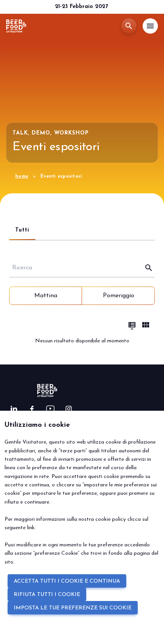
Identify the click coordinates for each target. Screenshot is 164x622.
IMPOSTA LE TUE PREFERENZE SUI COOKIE (73, 608)
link (31, 528)
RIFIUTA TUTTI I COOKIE (47, 595)
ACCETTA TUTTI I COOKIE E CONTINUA (67, 581)
